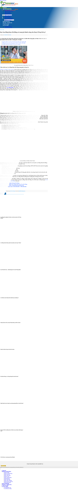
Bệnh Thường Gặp (6, 21)
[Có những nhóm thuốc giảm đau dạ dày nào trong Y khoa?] (13, 241)
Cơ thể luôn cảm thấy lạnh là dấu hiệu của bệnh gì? (9, 297)
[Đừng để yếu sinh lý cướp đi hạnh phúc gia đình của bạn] (13, 321)
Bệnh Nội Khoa (7, 478)
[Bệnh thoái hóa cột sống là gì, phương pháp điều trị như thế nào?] (13, 402)
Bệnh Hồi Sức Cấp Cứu (8, 481)
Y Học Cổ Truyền (6, 24)
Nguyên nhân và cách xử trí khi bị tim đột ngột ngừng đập (14, 41)
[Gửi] (2, 16)
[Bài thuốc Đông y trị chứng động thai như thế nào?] (16, 375)
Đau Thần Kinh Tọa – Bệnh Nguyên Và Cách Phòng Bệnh (11, 269)
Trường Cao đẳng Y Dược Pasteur (7, 69)
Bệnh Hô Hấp (6, 472)
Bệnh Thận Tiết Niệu (8, 480)
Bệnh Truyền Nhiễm (8, 477)
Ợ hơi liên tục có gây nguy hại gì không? (8, 457)
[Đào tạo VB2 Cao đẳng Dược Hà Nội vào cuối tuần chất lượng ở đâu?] (13, 428)
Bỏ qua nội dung (3, 0)
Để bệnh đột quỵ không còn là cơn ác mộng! (11, 44)
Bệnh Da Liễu (6, 476)
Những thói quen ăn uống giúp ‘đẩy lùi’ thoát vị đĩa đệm (13, 43)
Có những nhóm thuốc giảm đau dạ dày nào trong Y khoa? (11, 242)
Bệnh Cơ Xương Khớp (8, 473)
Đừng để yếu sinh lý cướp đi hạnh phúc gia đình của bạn (10, 322)
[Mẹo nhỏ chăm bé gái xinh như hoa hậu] (13, 348)
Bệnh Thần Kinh (7, 479)
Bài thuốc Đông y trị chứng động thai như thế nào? (9, 376)
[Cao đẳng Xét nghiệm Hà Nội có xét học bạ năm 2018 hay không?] (13, 216)
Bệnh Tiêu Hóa (7, 474)
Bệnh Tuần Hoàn (7, 475)
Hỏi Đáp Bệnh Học (7, 487)
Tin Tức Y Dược (6, 25)
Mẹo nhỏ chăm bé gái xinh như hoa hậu (7, 349)
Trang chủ (5, 7)
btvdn (10, 34)
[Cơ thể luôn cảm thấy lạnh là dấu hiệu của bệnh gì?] (13, 296)
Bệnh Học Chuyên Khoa (7, 9)
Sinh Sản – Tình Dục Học (7, 22)
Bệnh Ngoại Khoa (8, 20)
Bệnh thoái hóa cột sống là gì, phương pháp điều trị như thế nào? (12, 403)
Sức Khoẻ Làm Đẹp (8, 27)
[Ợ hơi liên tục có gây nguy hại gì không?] (13, 456)
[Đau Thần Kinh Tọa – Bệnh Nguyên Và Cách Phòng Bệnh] (13, 268)
